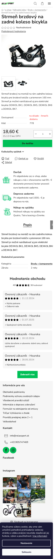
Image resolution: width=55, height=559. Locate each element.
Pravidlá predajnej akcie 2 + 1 (18, 417)
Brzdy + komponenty (41, 263)
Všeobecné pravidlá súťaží (16, 400)
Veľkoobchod (9, 421)
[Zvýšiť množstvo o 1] (50, 133)
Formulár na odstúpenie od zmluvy (20, 408)
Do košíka (27, 143)
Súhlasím (26, 552)
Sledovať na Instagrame (26, 521)
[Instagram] (13, 450)
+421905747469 (19, 442)
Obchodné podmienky (14, 392)
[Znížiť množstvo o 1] (36, 133)
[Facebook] (6, 450)
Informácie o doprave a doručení (19, 404)
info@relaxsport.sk (19, 435)
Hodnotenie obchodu (27, 278)
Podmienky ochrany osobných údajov (21, 396)
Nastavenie (26, 543)
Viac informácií (39, 536)
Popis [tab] (27, 225)
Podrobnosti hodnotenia (13, 31)
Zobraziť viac (27, 374)
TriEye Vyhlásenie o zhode (16, 413)
